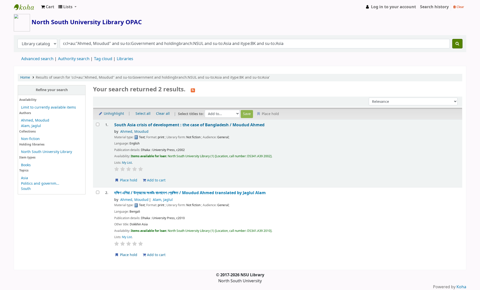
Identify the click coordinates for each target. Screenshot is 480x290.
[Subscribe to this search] (193, 90)
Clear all (163, 113)
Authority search (74, 59)
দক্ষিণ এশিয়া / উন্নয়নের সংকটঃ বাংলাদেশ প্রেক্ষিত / (190, 192)
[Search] (457, 43)
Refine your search (52, 90)
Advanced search (37, 59)
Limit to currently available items (48, 107)
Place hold (128, 180)
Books (26, 165)
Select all (143, 113)
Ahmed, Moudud (35, 120)
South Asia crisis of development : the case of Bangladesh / (189, 125)
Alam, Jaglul (31, 126)
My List (127, 162)
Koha (461, 287)
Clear (460, 6)
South (26, 188)
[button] (47, 7)
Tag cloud (103, 59)
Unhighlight (113, 113)
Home (25, 77)
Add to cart (156, 180)
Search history (434, 7)
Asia (24, 178)
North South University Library (26, 7)
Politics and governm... (40, 183)
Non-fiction (30, 139)
